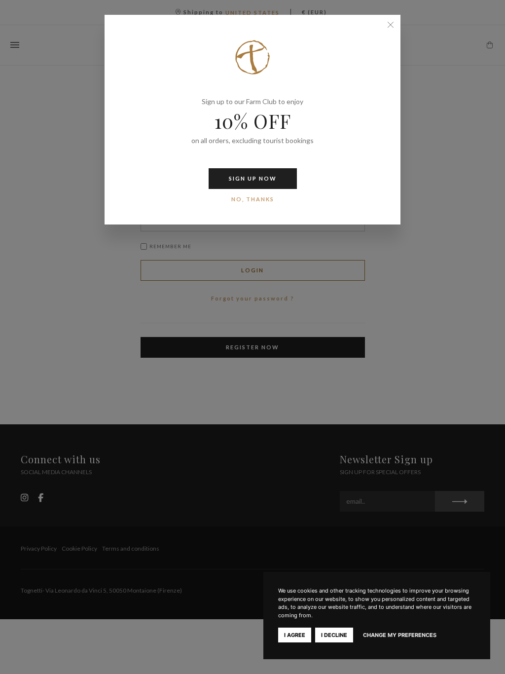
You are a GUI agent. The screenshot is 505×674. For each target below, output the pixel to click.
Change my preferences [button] (399, 635)
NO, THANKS (252, 199)
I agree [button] (294, 635)
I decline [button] (334, 635)
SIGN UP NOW (253, 178)
